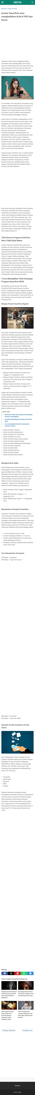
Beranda (17, 1085)
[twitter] (11, 973)
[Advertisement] (17, 41)
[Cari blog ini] (32, 2)
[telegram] (30, 973)
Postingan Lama (27, 1030)
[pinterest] (17, 973)
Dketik (17, 2)
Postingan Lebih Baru (9, 1030)
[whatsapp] (24, 973)
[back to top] (31, 1091)
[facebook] (4, 973)
